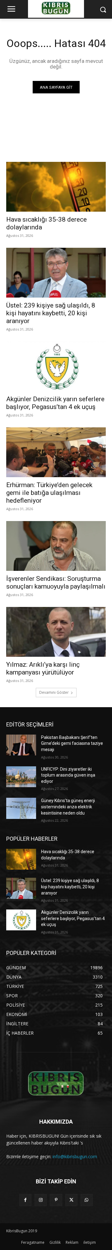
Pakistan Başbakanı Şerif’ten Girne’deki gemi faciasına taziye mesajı (72, 743)
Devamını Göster (54, 692)
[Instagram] (41, 1200)
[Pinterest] (56, 1200)
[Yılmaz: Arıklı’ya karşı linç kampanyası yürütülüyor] (56, 632)
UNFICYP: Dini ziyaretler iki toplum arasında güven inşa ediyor (68, 775)
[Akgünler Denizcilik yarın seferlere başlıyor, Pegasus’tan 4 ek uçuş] (56, 366)
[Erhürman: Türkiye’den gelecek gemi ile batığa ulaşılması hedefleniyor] (56, 452)
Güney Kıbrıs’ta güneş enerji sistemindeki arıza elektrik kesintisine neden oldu (68, 806)
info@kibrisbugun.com (75, 1156)
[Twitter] (71, 1200)
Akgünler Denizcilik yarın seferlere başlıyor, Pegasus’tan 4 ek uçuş (55, 403)
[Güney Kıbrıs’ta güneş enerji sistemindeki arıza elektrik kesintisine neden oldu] (21, 808)
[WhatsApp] (87, 1200)
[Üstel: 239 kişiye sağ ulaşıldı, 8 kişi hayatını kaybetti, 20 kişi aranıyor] (56, 273)
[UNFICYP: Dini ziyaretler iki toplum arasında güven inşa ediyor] (21, 776)
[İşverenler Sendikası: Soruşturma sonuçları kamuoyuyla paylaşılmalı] (56, 546)
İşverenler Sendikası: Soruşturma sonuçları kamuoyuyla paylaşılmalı (55, 582)
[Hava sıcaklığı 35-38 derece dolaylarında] (56, 187)
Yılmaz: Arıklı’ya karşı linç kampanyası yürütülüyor (43, 668)
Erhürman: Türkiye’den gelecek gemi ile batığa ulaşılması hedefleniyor (49, 492)
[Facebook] (25, 1200)
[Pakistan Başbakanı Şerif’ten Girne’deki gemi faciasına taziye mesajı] (21, 745)
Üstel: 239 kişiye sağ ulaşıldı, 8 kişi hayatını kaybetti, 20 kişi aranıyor (50, 313)
